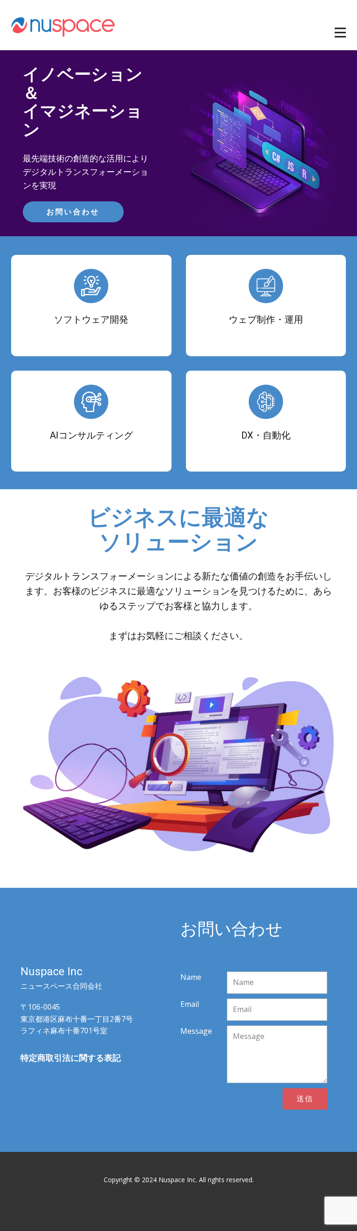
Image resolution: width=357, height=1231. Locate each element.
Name (190, 977)
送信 (305, 1098)
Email (189, 1004)
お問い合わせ (72, 211)
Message (196, 1031)
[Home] (63, 25)
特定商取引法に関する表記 (70, 1057)
